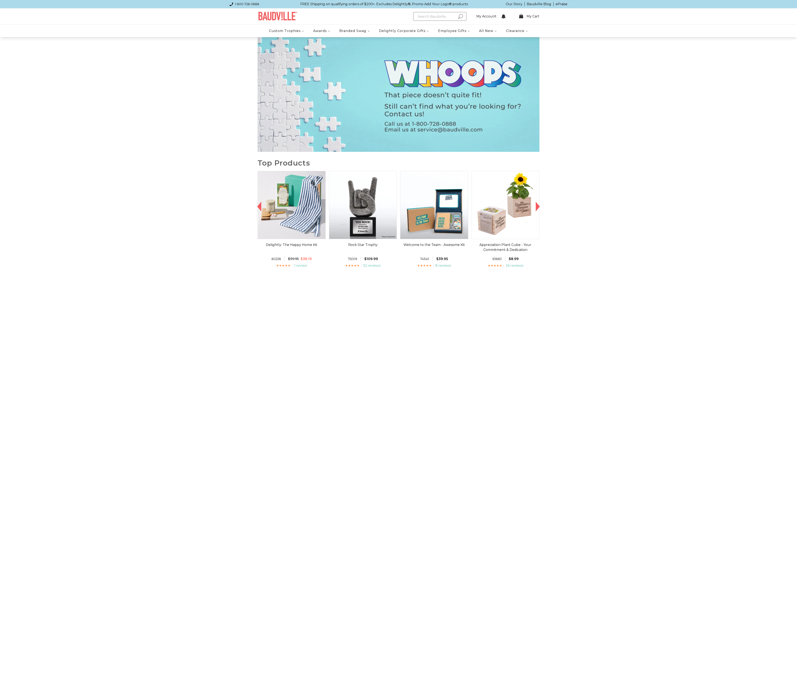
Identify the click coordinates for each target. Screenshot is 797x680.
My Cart (533, 16)
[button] (259, 206)
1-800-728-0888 (247, 4)
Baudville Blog (539, 4)
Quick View (291, 235)
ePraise (561, 4)
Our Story (514, 4)
